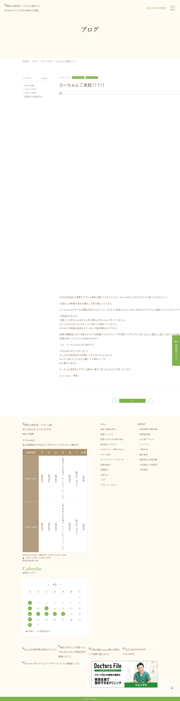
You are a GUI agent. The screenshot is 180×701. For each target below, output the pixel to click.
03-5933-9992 (156, 8)
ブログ (103, 479)
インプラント (145, 444)
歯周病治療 (145, 434)
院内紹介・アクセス (108, 444)
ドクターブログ (31, 92)
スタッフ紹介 (105, 454)
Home (103, 423)
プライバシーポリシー (109, 484)
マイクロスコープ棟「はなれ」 (112, 449)
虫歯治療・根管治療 (148, 428)
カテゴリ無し (30, 85)
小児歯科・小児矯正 (148, 464)
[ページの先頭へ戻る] (174, 690)
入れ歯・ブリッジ (147, 439)
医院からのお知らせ (33, 96)
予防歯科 (144, 469)
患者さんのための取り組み (112, 439)
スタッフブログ (31, 89)
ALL (132, 401)
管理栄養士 (105, 464)
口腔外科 (144, 449)
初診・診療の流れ (108, 428)
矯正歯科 (144, 454)
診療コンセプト (106, 434)
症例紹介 (104, 469)
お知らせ (104, 474)
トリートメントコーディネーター (112, 459)
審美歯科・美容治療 (148, 459)
